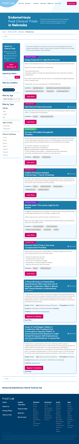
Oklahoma (58, 423)
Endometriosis (45, 311)
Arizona (70, 406)
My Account (71, 3)
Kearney (38, 50)
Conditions (36, 3)
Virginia (58, 431)
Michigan (35, 412)
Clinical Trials (22, 409)
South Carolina (60, 425)
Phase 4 (5, 146)
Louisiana (58, 415)
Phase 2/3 (5, 152)
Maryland (58, 417)
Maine (46, 406)
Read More (71, 353)
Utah (69, 423)
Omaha (28, 50)
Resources (27, 3)
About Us (5, 406)
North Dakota (36, 419)
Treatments (43, 3)
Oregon (69, 421)
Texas (57, 429)
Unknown (5, 155)
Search (17, 77)
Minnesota (36, 414)
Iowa (34, 408)
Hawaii (69, 412)
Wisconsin (35, 425)
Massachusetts (48, 408)
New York (47, 414)
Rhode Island (48, 417)
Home (4, 402)
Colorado (70, 410)
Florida (58, 410)
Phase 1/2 (5, 149)
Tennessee (58, 427)
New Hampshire (49, 410)
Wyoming (70, 427)
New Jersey (47, 412)
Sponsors (21, 413)
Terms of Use (7, 415)
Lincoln (33, 50)
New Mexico (71, 419)
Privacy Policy (7, 411)
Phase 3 (5, 143)
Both (4, 117)
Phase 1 (5, 137)
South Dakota (36, 423)
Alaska (69, 404)
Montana (70, 415)
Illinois (34, 404)
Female (5, 114)
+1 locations (55, 308)
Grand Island (46, 50)
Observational (6, 128)
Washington (71, 425)
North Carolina (60, 421)
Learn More (31, 96)
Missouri (35, 415)
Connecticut (48, 404)
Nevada (70, 417)
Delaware (58, 408)
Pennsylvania (48, 415)
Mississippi (59, 419)
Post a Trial (58, 3)
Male (4, 111)
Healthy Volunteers (21, 403)
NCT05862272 (29, 290)
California (70, 408)
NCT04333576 (29, 340)
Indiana (35, 406)
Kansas (35, 410)
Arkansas (58, 406)
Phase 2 (5, 140)
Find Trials (21, 3)
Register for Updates (34, 316)
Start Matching (10, 66)
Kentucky (58, 414)
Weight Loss (51, 3)
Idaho (69, 414)
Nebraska (35, 417)
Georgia (58, 412)
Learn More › (28, 320)
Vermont (47, 419)
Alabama (58, 404)
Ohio (34, 421)
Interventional (6, 126)
